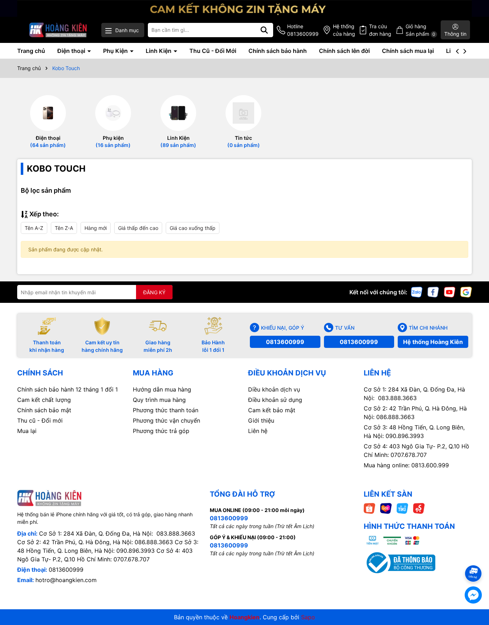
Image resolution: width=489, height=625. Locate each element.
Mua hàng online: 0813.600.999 (406, 465)
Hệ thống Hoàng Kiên (433, 341)
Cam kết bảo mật (271, 410)
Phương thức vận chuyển (166, 420)
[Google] (466, 292)
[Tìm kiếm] (264, 30)
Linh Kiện (159, 50)
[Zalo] (416, 292)
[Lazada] (386, 508)
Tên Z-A (64, 228)
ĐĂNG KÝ (154, 292)
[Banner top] (244, 8)
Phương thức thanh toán (165, 410)
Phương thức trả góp (161, 430)
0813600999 (285, 341)
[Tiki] (402, 508)
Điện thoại (72, 50)
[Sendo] (419, 508)
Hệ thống (344, 30)
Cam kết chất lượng (44, 399)
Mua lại (27, 430)
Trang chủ (31, 50)
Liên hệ (257, 430)
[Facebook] (433, 292)
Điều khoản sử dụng (275, 399)
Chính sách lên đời (344, 50)
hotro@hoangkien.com (66, 580)
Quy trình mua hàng (159, 399)
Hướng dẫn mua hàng (162, 389)
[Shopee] (369, 508)
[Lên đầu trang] (473, 560)
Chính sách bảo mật (44, 410)
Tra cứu (380, 30)
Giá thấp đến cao (138, 228)
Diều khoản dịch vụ (274, 389)
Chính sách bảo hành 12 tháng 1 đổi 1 (67, 389)
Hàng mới (95, 228)
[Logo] (58, 30)
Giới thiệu (261, 420)
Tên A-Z (34, 228)
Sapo (308, 617)
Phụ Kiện (116, 50)
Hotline (303, 30)
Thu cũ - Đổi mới (40, 420)
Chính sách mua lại (408, 50)
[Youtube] (449, 292)
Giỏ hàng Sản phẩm (420, 30)
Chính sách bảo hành (277, 50)
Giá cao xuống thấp (193, 228)
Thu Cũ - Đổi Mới (212, 50)
